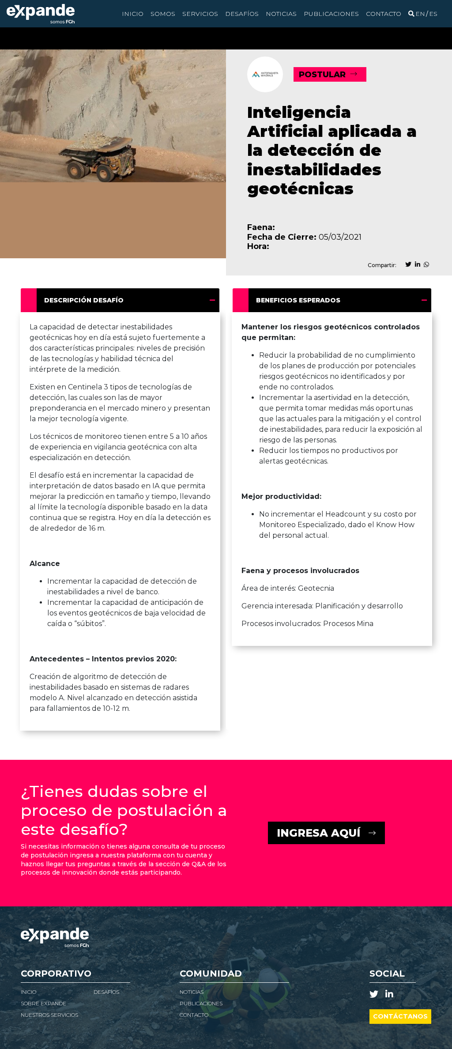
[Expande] (41, 13)
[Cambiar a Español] (433, 14)
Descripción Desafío (84, 300)
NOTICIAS (191, 992)
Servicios (200, 14)
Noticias (281, 14)
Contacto (383, 14)
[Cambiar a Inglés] (420, 14)
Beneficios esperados (298, 300)
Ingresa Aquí (318, 832)
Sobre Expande (43, 1003)
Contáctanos (400, 1016)
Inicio (132, 14)
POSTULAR (322, 74)
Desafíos (242, 14)
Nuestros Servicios (49, 1014)
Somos (163, 14)
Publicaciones (331, 14)
